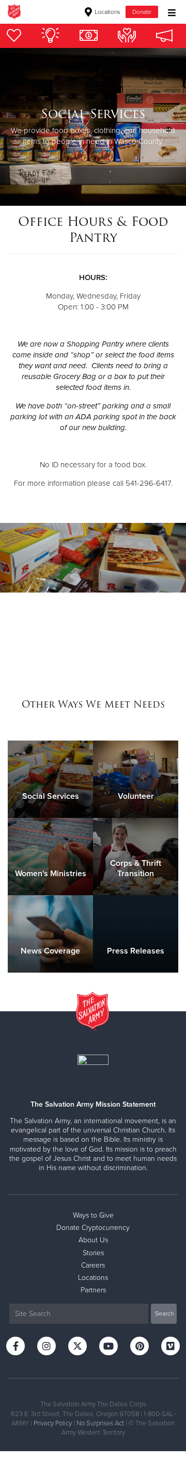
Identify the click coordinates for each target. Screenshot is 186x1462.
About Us (93, 1240)
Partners (93, 1290)
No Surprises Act (100, 1423)
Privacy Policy (53, 1423)
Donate (141, 11)
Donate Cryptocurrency (93, 1227)
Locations (106, 11)
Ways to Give (93, 1215)
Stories (93, 1253)
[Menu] (169, 11)
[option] (93, 127)
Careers (93, 1265)
